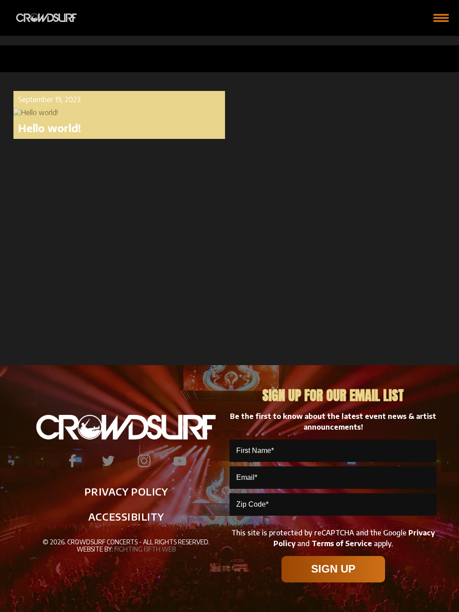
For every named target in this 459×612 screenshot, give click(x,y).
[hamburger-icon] (441, 18)
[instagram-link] (144, 461)
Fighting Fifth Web (145, 549)
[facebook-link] (72, 461)
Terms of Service (342, 543)
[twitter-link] (108, 461)
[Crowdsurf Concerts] (40, 18)
